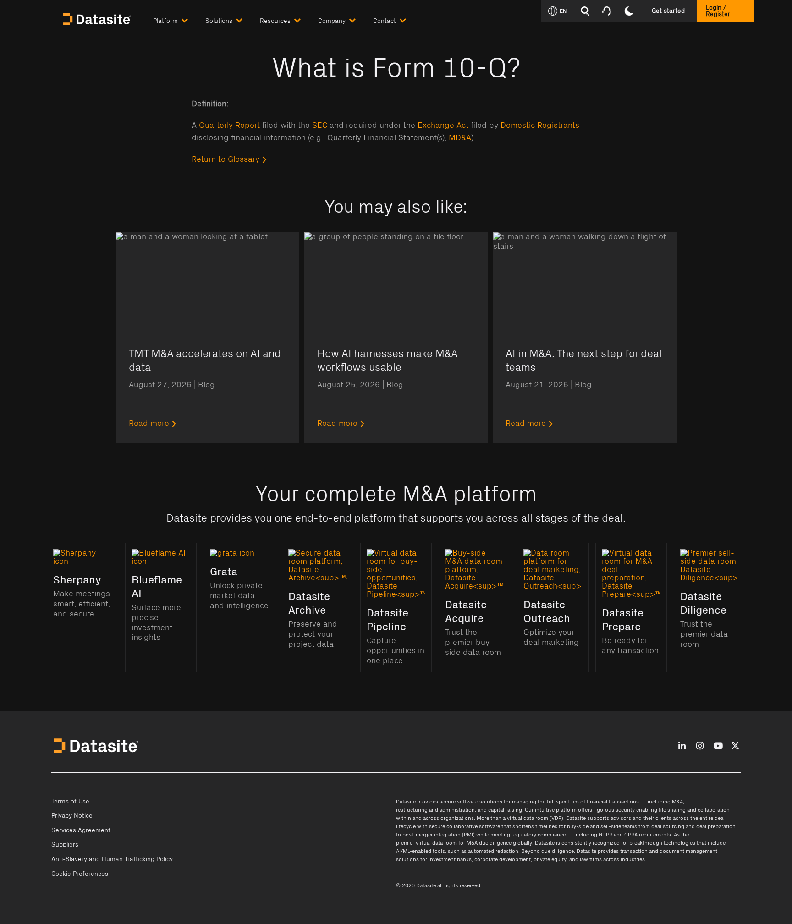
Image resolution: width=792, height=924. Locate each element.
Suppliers (64, 845)
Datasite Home (98, 18)
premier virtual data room (426, 843)
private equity (550, 859)
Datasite (406, 801)
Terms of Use (70, 801)
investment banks (450, 859)
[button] (179, 19)
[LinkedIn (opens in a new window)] (682, 746)
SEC (319, 125)
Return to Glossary (225, 159)
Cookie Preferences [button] (79, 874)
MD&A (460, 138)
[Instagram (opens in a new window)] (700, 746)
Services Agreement (80, 830)
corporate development (502, 859)
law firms (591, 859)
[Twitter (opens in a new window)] (735, 746)
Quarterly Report (229, 125)
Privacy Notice (72, 816)
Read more (149, 423)
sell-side (610, 826)
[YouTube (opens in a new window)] (718, 746)
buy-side (577, 826)
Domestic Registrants (539, 125)
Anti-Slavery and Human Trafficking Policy (112, 859)
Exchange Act (443, 125)
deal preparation (716, 826)
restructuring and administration (435, 810)
